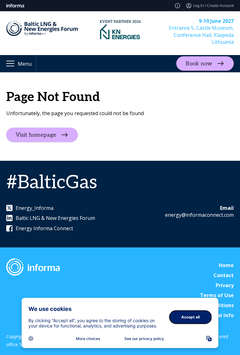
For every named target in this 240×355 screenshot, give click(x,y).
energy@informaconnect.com (199, 214)
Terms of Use (217, 295)
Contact (223, 275)
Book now (199, 63)
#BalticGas (51, 182)
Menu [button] (25, 63)
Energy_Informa (34, 208)
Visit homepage (36, 134)
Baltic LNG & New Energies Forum (55, 218)
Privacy (225, 285)
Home (226, 265)
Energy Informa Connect (44, 228)
